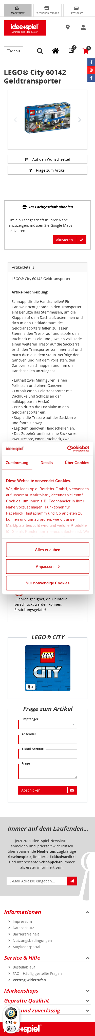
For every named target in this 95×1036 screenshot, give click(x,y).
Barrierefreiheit (26, 934)
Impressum (22, 921)
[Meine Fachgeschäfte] (55, 50)
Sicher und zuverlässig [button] (32, 1010)
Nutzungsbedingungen (32, 940)
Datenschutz (23, 927)
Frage (26, 763)
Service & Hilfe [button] (22, 957)
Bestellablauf (24, 967)
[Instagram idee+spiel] (91, 70)
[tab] (47, 207)
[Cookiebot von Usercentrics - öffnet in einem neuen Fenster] (67, 448)
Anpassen (44, 566)
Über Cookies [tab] (77, 463)
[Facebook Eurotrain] (91, 78)
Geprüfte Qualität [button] (26, 1000)
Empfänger (30, 719)
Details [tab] (47, 463)
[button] (68, 27)
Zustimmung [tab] (17, 463)
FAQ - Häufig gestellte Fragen (37, 973)
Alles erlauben (47, 550)
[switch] (11, 1028)
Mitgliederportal (26, 946)
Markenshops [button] (21, 990)
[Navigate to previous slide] (15, 119)
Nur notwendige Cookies (47, 583)
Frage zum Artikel (51, 170)
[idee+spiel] (25, 28)
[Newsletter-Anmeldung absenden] (72, 881)
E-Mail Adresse (33, 749)
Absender (29, 734)
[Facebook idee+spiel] (91, 62)
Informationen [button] (22, 912)
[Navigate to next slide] (79, 119)
